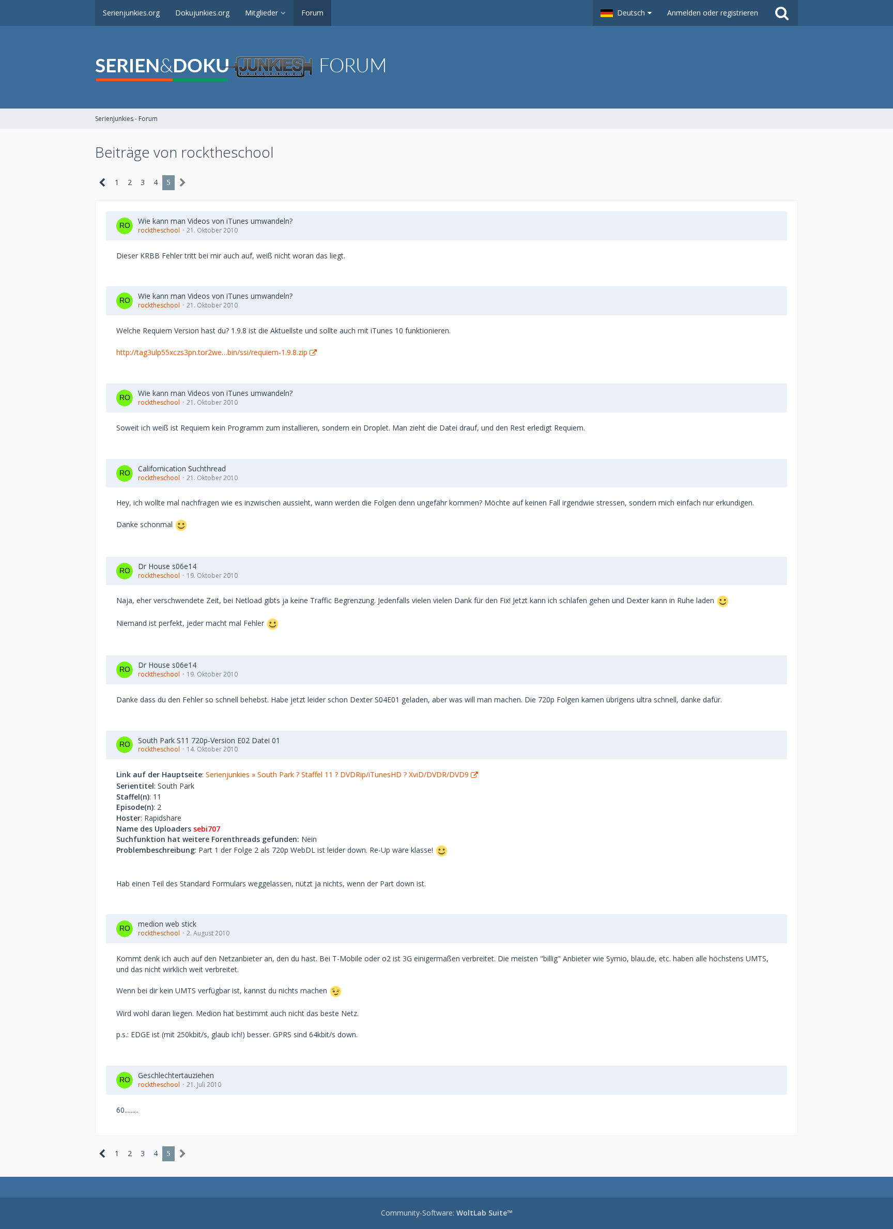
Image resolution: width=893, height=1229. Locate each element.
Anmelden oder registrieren (712, 13)
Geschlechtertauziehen (176, 1075)
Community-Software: (447, 1213)
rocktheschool (159, 230)
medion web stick (167, 924)
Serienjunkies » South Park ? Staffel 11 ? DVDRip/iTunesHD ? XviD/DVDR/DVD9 (337, 774)
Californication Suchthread (182, 468)
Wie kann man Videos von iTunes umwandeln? (215, 221)
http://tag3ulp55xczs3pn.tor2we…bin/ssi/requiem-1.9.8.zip (211, 352)
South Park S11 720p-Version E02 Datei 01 (209, 740)
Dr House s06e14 (167, 566)
